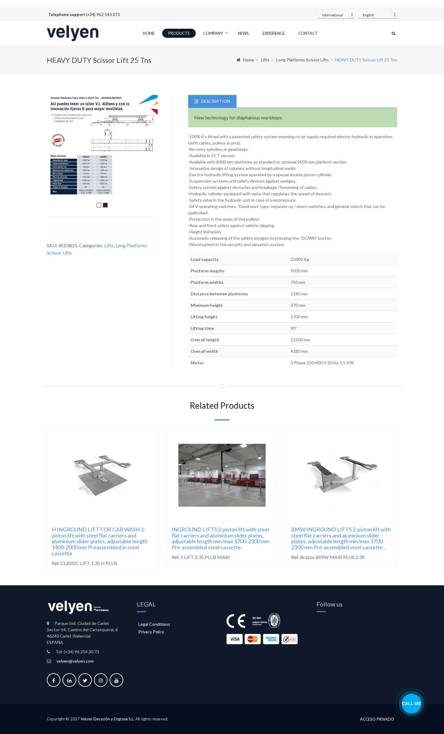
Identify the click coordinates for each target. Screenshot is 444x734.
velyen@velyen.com (75, 661)
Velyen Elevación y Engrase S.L (107, 718)
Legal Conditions (154, 624)
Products (179, 33)
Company (213, 33)
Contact (308, 33)
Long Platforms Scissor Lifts (302, 59)
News (243, 33)
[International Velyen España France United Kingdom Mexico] (336, 14)
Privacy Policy (151, 631)
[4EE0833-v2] (102, 147)
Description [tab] (215, 101)
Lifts (265, 59)
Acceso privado (377, 719)
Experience (273, 33)
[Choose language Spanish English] (377, 14)
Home (149, 33)
